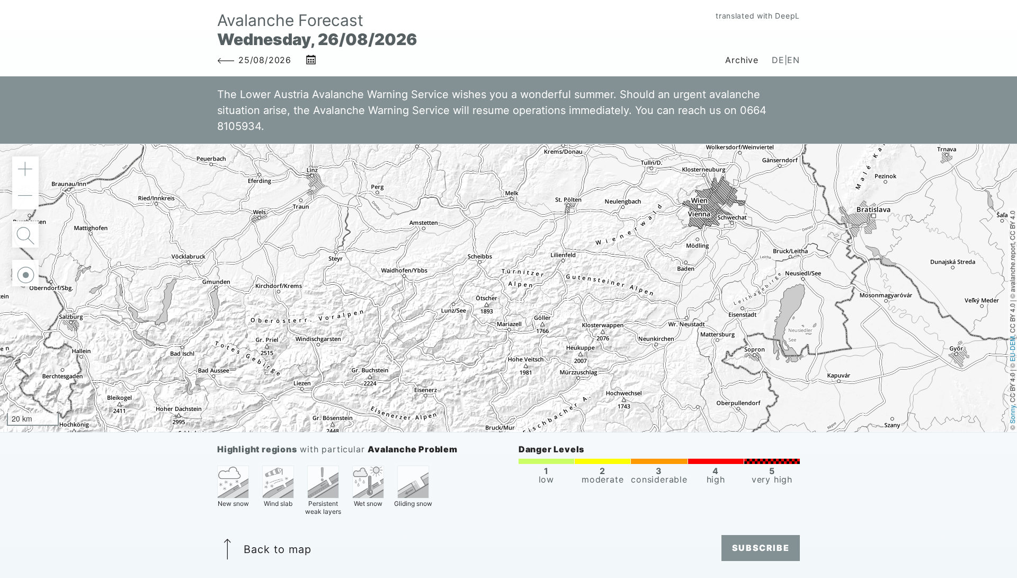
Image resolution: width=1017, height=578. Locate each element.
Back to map (277, 549)
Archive (742, 60)
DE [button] (778, 60)
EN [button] (793, 60)
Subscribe (760, 547)
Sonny (1011, 414)
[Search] (25, 234)
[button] (25, 169)
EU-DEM (1011, 348)
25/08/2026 (264, 60)
